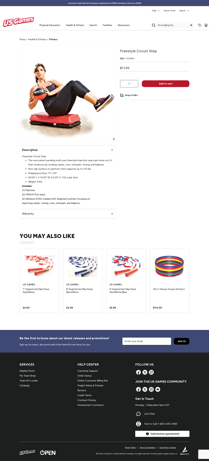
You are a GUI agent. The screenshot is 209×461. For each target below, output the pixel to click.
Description (30, 150)
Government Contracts (90, 405)
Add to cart (165, 83)
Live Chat (149, 413)
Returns (81, 390)
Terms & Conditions (147, 447)
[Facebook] (138, 372)
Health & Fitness (37, 39)
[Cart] (206, 25)
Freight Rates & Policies (90, 385)
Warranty (28, 213)
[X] (145, 372)
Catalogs (25, 385)
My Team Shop (28, 375)
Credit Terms (84, 395)
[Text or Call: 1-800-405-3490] (138, 424)
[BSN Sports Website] (184, 450)
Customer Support (87, 370)
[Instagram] (151, 372)
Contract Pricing (86, 400)
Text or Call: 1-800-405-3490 (160, 423)
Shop (22, 39)
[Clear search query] (191, 25)
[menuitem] (156, 9)
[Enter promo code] (200, 25)
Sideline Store (27, 370)
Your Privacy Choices (167, 447)
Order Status (84, 375)
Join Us (181, 341)
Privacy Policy (130, 447)
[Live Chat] (138, 414)
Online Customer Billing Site (92, 380)
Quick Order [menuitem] (169, 10)
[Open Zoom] (114, 139)
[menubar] (170, 9)
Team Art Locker (29, 380)
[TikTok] (158, 389)
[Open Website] (48, 452)
